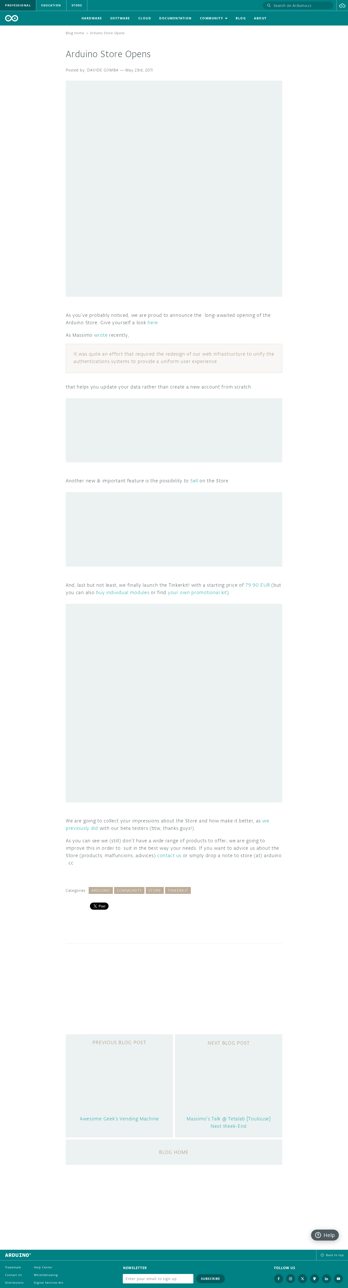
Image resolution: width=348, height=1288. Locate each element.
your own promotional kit (197, 592)
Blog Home (75, 33)
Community (129, 890)
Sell (194, 481)
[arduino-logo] (11, 18)
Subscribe (210, 1279)
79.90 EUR (257, 585)
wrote (101, 335)
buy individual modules (122, 592)
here (153, 322)
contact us (169, 855)
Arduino (100, 890)
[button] (342, 5)
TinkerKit (178, 890)
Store (154, 890)
